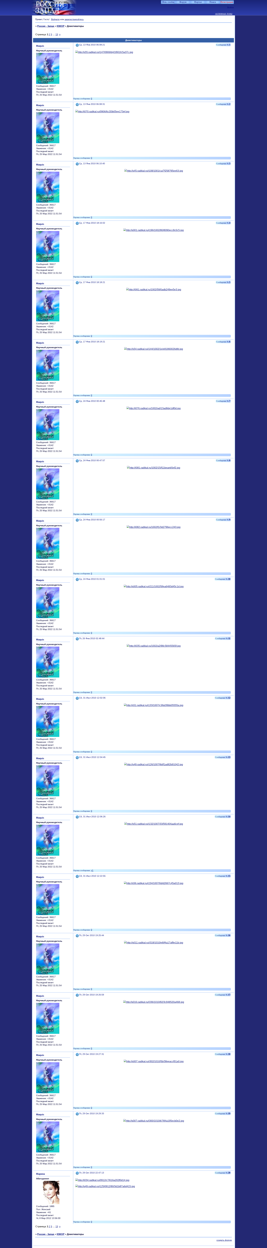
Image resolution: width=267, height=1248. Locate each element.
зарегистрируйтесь (74, 19)
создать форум (224, 1240)
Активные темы (223, 14)
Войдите (55, 19)
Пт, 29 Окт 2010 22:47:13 (91, 1173)
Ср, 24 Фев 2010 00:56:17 (92, 520)
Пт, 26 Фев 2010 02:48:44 (91, 638)
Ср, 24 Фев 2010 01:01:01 (92, 579)
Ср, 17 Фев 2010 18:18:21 (92, 282)
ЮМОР (60, 26)
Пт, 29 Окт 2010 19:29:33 (91, 1113)
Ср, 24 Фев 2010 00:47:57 (92, 460)
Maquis (40, 46)
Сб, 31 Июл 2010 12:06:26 (92, 816)
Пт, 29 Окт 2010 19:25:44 (91, 935)
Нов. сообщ (168, 2)
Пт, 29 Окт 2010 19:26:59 (91, 995)
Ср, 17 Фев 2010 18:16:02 (92, 223)
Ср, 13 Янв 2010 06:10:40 (92, 163)
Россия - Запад (45, 26)
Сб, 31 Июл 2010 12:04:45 (92, 757)
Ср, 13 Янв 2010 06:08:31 (92, 104)
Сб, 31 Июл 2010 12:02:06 (92, 698)
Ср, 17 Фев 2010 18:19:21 (92, 342)
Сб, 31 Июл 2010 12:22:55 (92, 876)
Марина (40, 1174)
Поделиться (77, 45)
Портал (198, 2)
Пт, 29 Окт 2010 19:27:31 (91, 1054)
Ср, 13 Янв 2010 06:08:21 (92, 45)
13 (56, 34)
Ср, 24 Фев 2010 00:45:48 (92, 401)
